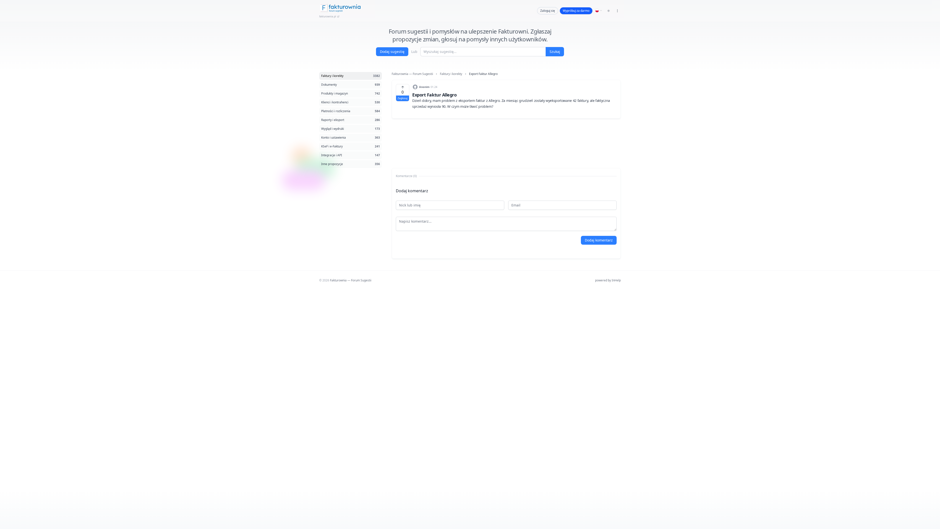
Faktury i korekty (451, 74)
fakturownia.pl (327, 16)
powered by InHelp (608, 280)
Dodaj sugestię (392, 51)
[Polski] (598, 10)
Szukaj (555, 51)
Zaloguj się (547, 11)
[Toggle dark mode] (608, 10)
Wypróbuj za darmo (576, 11)
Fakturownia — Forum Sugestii (412, 74)
